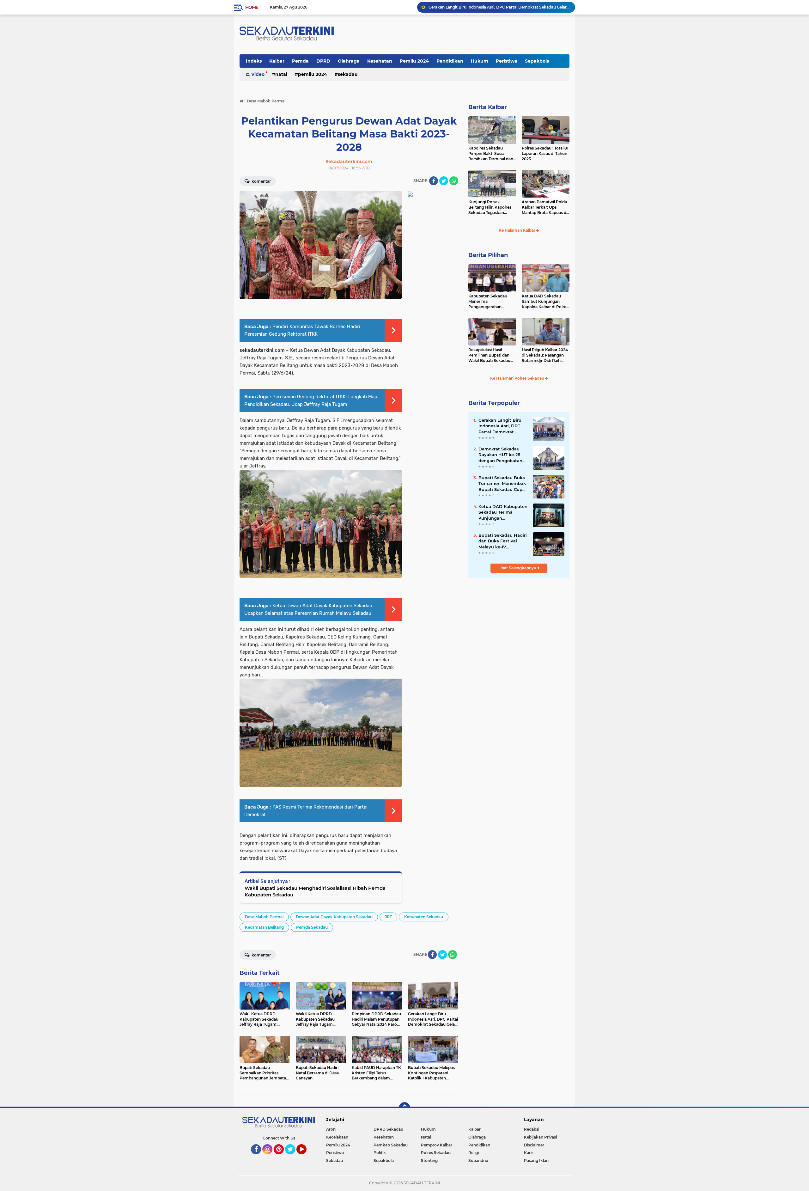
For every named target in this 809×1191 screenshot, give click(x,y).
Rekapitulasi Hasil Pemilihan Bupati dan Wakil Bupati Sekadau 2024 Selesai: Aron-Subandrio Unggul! (489, 355)
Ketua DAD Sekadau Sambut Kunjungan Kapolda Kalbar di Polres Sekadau (545, 301)
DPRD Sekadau (388, 1129)
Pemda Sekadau (312, 927)
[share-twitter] (443, 180)
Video (258, 74)
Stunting (429, 1160)
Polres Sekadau (436, 1152)
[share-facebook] (433, 180)
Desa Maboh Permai (264, 916)
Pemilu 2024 (414, 61)
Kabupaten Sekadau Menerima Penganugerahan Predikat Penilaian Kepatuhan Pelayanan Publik (489, 301)
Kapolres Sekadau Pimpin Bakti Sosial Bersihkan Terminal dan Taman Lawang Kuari (490, 154)
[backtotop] (404, 1108)
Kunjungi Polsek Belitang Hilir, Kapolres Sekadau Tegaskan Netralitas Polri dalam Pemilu (489, 207)
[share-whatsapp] (453, 180)
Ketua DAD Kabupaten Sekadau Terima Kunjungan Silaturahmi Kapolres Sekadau (502, 512)
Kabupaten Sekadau (423, 916)
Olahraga (349, 61)
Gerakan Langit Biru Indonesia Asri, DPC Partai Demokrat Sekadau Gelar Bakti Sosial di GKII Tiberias (501, 426)
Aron (331, 1129)
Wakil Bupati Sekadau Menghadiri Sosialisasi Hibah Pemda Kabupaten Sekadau (315, 891)
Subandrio (478, 1160)
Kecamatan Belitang (264, 927)
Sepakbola (537, 61)
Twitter (293, 1157)
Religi (473, 1152)
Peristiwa (506, 61)
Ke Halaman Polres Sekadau (517, 378)
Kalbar (276, 61)
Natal (281, 74)
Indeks (254, 61)
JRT (388, 916)
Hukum (479, 61)
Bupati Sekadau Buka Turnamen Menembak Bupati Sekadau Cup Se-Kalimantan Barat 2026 (502, 483)
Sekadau (348, 74)
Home (251, 7)
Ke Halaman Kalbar (517, 230)
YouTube (305, 1157)
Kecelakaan (337, 1137)
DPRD (323, 61)
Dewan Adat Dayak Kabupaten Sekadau (334, 916)
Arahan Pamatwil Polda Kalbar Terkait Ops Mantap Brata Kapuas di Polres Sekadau (544, 207)
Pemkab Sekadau (391, 1145)
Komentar (261, 181)
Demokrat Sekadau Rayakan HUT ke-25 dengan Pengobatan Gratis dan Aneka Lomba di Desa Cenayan (500, 454)
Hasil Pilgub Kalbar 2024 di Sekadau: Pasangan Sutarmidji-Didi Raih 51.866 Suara (545, 355)
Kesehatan (379, 61)
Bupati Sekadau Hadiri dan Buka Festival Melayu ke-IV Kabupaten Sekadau (502, 541)
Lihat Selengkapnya (517, 567)
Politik (380, 1152)
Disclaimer (534, 1145)
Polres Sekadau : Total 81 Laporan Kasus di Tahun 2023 (545, 153)
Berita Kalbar (487, 107)
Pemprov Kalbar (436, 1145)
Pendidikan (449, 61)
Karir (528, 1152)
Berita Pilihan (488, 255)
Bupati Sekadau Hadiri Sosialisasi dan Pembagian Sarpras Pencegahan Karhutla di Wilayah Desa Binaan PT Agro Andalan (499, 7)
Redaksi (531, 1129)
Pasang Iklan (536, 1160)
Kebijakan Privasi (540, 1137)
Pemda (300, 61)
